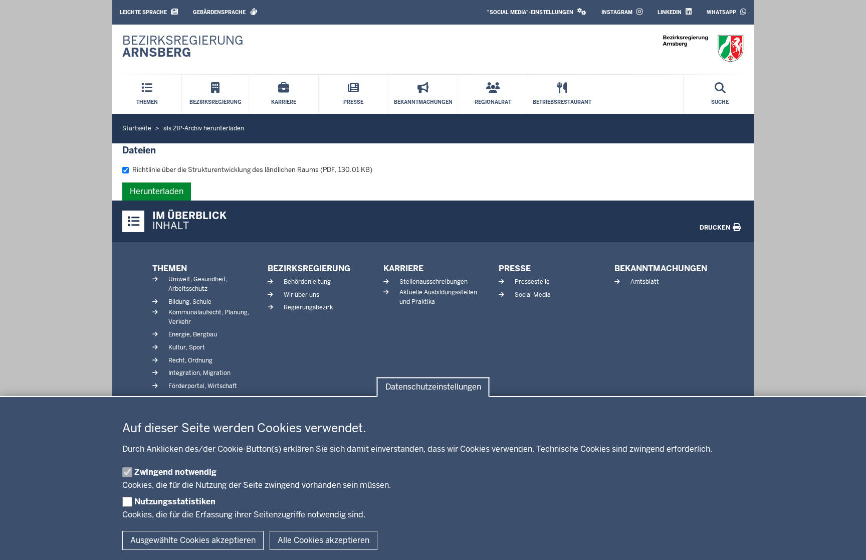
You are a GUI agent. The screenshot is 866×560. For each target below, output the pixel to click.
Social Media (533, 295)
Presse (515, 268)
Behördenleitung (307, 282)
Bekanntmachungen (660, 268)
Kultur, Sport (186, 347)
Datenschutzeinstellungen (433, 387)
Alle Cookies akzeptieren (323, 540)
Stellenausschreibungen (433, 282)
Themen (169, 268)
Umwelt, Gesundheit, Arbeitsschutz (198, 284)
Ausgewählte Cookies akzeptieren (193, 540)
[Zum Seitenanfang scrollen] (846, 541)
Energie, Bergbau (192, 334)
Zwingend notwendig (175, 472)
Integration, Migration (199, 373)
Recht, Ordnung (190, 360)
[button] (537, 12)
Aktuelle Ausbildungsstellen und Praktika (438, 297)
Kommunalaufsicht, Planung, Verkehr (208, 317)
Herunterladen (156, 191)
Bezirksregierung (309, 268)
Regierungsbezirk (308, 307)
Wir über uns (301, 295)
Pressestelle (532, 282)
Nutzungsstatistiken (174, 501)
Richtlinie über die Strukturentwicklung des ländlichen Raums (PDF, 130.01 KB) (252, 169)
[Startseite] (703, 48)
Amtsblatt (644, 282)
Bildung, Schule (189, 302)
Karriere (403, 268)
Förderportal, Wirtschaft (202, 386)
